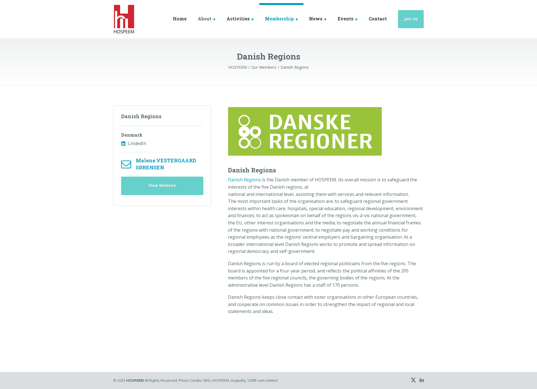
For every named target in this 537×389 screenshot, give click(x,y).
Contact (378, 19)
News (315, 19)
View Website (162, 185)
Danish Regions (141, 116)
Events (346, 19)
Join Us (411, 19)
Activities (238, 19)
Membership (279, 19)
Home (180, 19)
